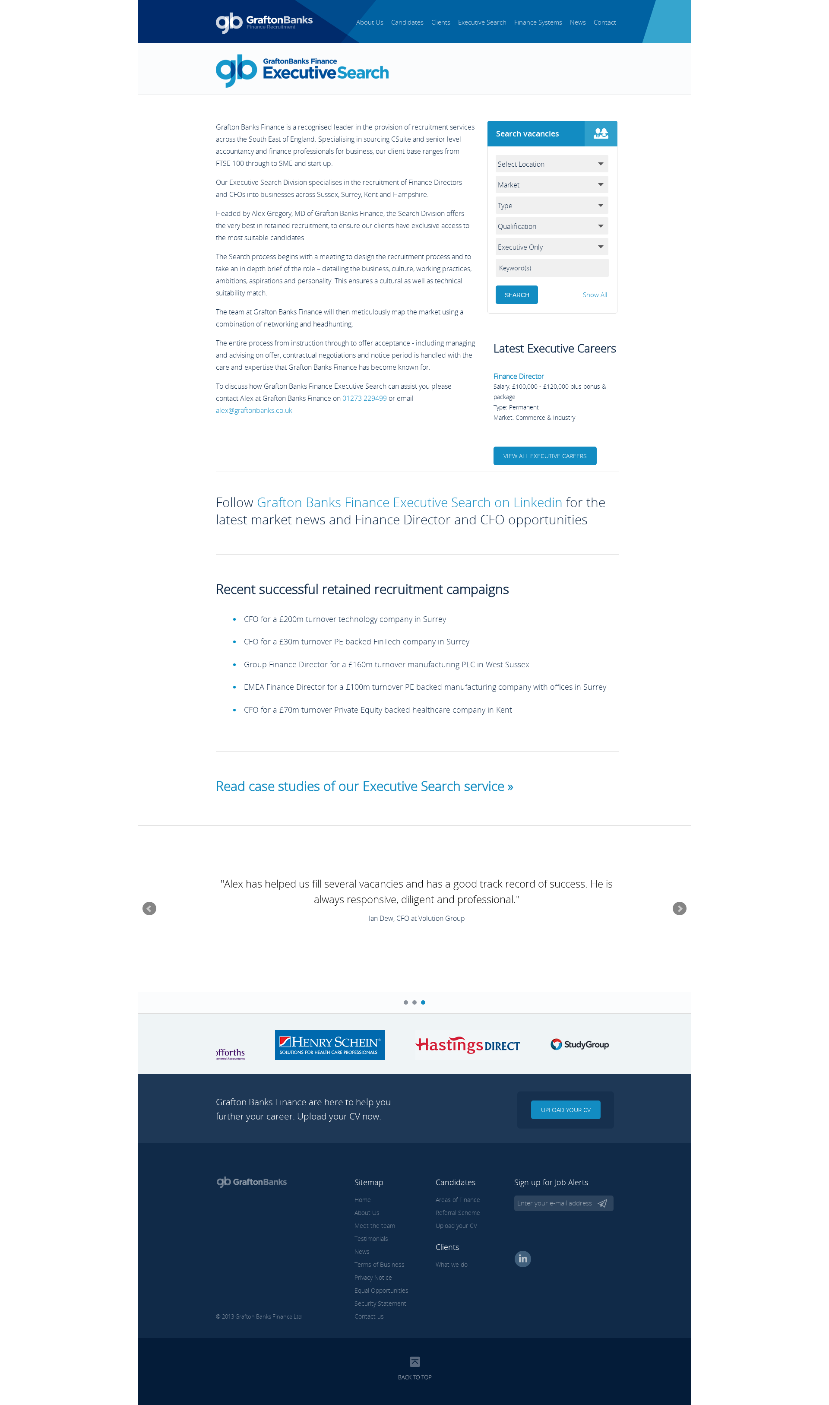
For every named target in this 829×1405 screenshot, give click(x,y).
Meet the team (374, 1225)
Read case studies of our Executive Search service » (364, 786)
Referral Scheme (458, 1212)
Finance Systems (538, 22)
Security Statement (380, 1303)
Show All (595, 295)
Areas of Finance (458, 1200)
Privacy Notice (373, 1277)
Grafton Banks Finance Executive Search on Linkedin (410, 502)
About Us (369, 22)
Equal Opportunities (381, 1290)
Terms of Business (379, 1264)
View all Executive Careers (545, 456)
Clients (440, 22)
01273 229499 (364, 398)
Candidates (407, 22)
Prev (149, 909)
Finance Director (519, 376)
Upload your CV (566, 1110)
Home (362, 1200)
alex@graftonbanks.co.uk (254, 410)
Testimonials (371, 1238)
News (578, 22)
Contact (605, 22)
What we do (452, 1264)
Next (680, 909)
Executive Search (482, 22)
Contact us (369, 1316)
